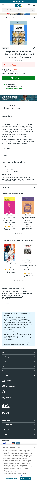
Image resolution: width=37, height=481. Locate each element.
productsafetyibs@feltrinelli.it (19, 344)
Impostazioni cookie (11, 478)
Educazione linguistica (8, 152)
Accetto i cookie (25, 478)
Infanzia (5, 155)
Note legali (6, 303)
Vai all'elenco (13, 65)
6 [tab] (22, 280)
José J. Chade (12, 57)
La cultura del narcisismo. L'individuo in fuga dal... (28, 265)
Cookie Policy (18, 475)
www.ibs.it (10, 328)
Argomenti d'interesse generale (12, 293)
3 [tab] (19, 233)
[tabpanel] (18, 33)
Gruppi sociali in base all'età (11, 295)
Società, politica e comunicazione (16, 291)
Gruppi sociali (27, 293)
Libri (3, 291)
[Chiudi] (34, 447)
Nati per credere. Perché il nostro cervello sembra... (9, 218)
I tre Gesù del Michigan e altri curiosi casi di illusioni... (27, 218)
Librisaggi (10, 73)
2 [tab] (17, 233)
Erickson (25, 57)
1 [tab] (18, 44)
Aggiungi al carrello (19, 78)
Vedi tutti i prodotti (13, 171)
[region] (18, 463)
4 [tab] (19, 280)
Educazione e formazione (14, 297)
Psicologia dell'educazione (10, 299)
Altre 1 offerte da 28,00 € (20, 73)
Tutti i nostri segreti (9, 264)
